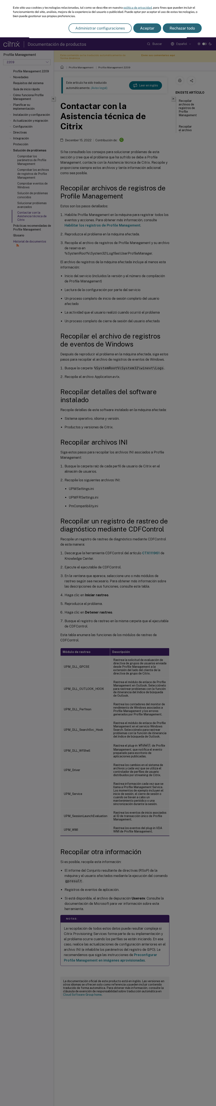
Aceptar (147, 28)
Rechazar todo (182, 28)
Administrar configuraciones (100, 28)
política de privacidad (137, 7)
